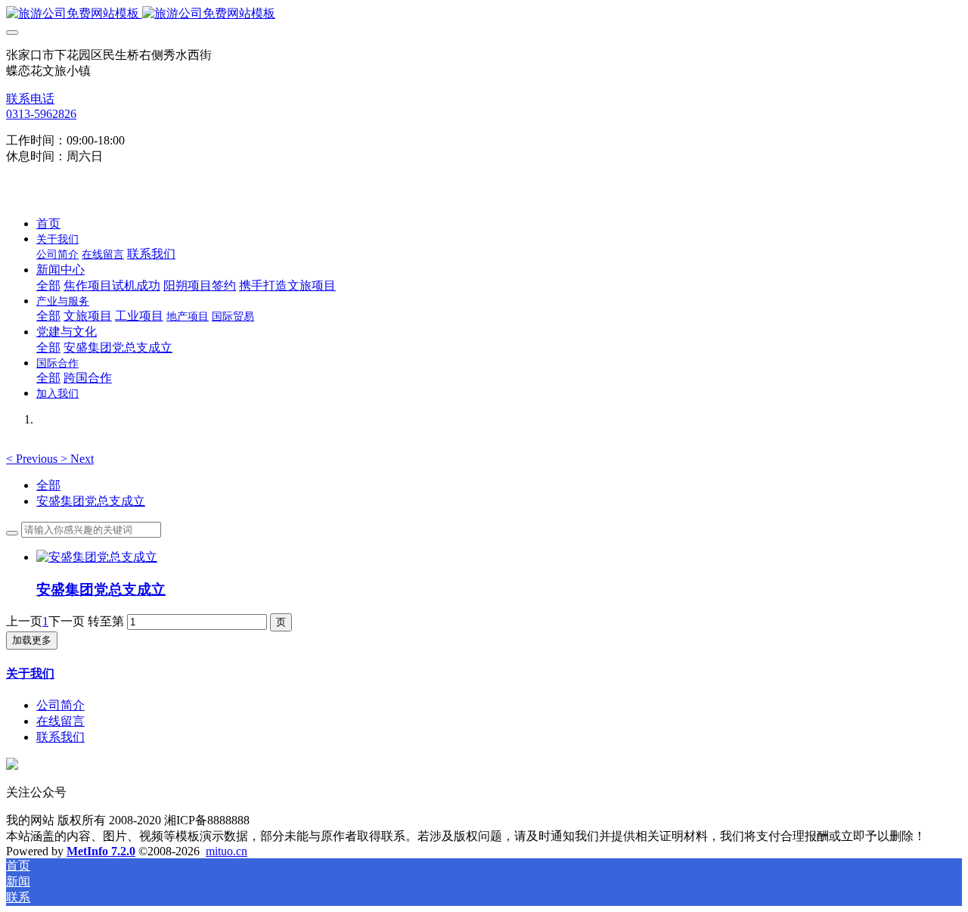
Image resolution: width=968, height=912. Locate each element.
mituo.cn (226, 851)
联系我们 (60, 737)
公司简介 (60, 705)
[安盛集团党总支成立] (96, 557)
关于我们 (30, 673)
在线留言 (60, 721)
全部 (48, 285)
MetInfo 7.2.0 (101, 851)
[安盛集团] (484, 14)
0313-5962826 (41, 113)
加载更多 (31, 640)
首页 (48, 223)
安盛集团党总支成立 (90, 501)
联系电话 (30, 98)
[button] (33, 458)
